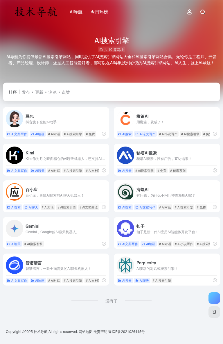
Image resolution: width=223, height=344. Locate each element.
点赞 (66, 92)
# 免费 (90, 133)
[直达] (104, 133)
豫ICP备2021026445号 (126, 331)
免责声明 (100, 331)
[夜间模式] (214, 312)
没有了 (111, 301)
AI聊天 (39, 170)
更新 (39, 92)
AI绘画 (39, 133)
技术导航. (40, 331)
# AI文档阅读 (95, 170)
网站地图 (86, 331)
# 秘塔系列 (178, 170)
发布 (26, 92)
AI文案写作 (19, 133)
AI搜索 (127, 133)
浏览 (52, 92)
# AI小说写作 (168, 133)
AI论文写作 (147, 133)
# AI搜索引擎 (73, 133)
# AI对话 (54, 133)
